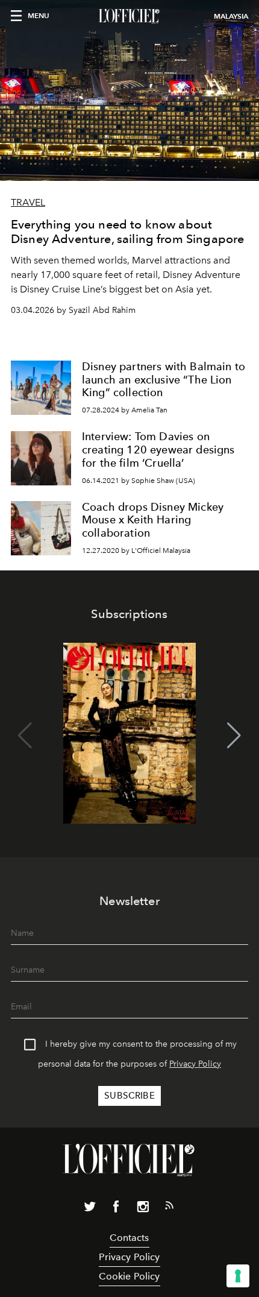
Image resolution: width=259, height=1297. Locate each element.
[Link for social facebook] (116, 1209)
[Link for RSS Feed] (169, 1208)
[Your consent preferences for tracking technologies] (237, 1275)
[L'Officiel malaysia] (129, 16)
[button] (234, 735)
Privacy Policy (195, 1064)
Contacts (129, 1237)
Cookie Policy (129, 1276)
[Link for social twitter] (90, 1209)
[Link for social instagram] (143, 1209)
